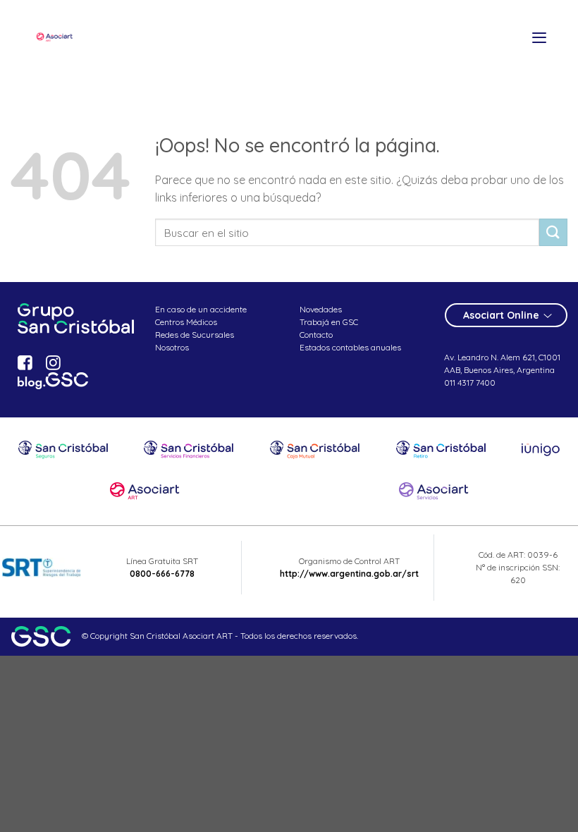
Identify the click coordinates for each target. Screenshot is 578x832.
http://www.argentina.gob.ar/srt (349, 573)
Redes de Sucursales (194, 334)
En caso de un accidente (201, 309)
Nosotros (172, 347)
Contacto (316, 334)
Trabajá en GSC (329, 322)
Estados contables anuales (350, 347)
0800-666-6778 (162, 573)
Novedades (321, 309)
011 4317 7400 (470, 382)
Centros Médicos (186, 322)
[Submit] (553, 232)
